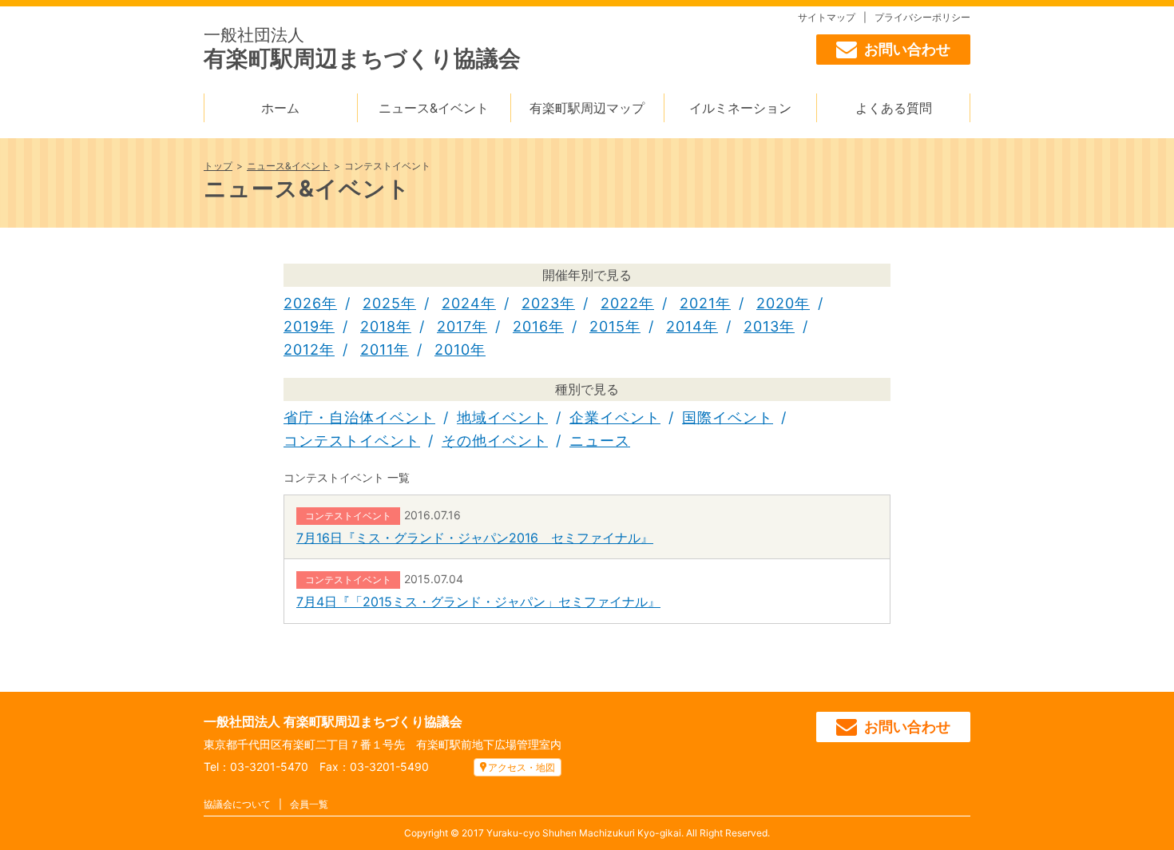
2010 (452, 349)
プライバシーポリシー (922, 17)
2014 (684, 326)
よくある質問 (893, 108)
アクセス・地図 (521, 767)
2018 (378, 326)
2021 (698, 303)
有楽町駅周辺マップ (587, 108)
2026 (303, 303)
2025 (382, 303)
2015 (607, 326)
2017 (454, 326)
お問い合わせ (907, 49)
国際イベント (727, 417)
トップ (218, 166)
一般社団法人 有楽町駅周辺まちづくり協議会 (333, 721)
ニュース (599, 440)
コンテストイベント (352, 440)
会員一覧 (309, 804)
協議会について (237, 804)
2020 (775, 303)
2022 (620, 303)
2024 (461, 303)
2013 (761, 326)
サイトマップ (826, 17)
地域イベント (502, 417)
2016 (531, 326)
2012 (301, 349)
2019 (301, 326)
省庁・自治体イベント (359, 417)
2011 (377, 349)
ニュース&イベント (434, 108)
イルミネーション (740, 108)
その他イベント (495, 440)
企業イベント (614, 417)
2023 (541, 303)
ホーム (280, 108)
